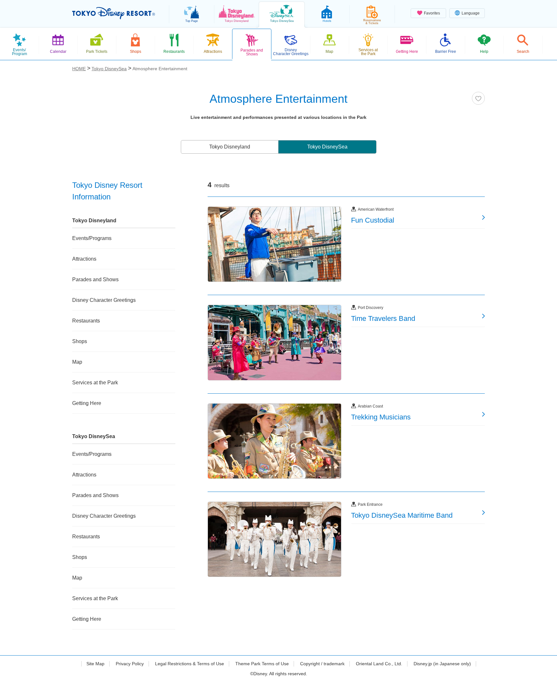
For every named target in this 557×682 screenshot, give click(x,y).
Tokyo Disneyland (229, 146)
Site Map (95, 663)
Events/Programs (92, 238)
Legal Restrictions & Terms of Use (189, 663)
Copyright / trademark (322, 663)
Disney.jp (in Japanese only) (442, 663)
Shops (79, 341)
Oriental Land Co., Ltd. (379, 663)
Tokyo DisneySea (327, 146)
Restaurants (86, 320)
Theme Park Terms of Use (262, 663)
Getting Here (86, 403)
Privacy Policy (130, 663)
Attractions (84, 259)
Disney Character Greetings (104, 300)
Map (77, 362)
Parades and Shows (95, 279)
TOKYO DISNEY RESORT (113, 13)
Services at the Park (95, 382)
